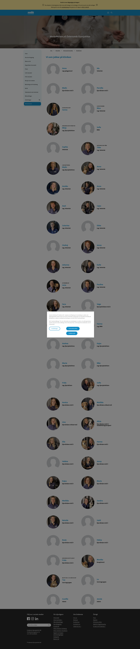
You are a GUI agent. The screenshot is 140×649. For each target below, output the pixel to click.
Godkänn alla (72, 333)
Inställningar (54, 328)
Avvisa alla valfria (73, 328)
